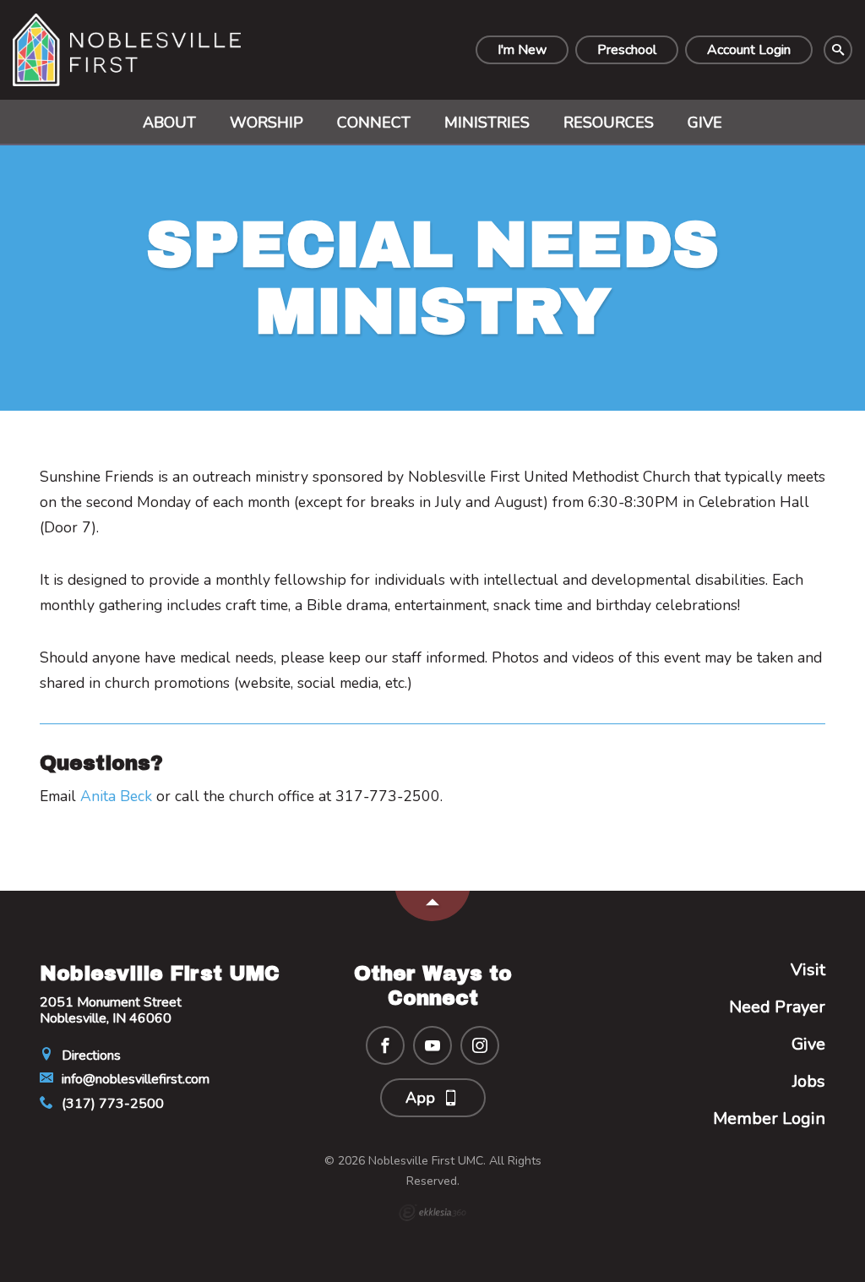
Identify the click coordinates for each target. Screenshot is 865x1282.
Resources (608, 122)
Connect (374, 122)
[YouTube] (432, 1045)
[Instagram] (479, 1045)
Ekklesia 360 (432, 1212)
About (169, 122)
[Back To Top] (432, 906)
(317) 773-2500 (111, 1103)
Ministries (487, 122)
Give (705, 122)
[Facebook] (385, 1045)
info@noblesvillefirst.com (133, 1079)
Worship (266, 122)
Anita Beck (116, 796)
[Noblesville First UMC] (127, 50)
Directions (89, 1055)
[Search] (838, 50)
